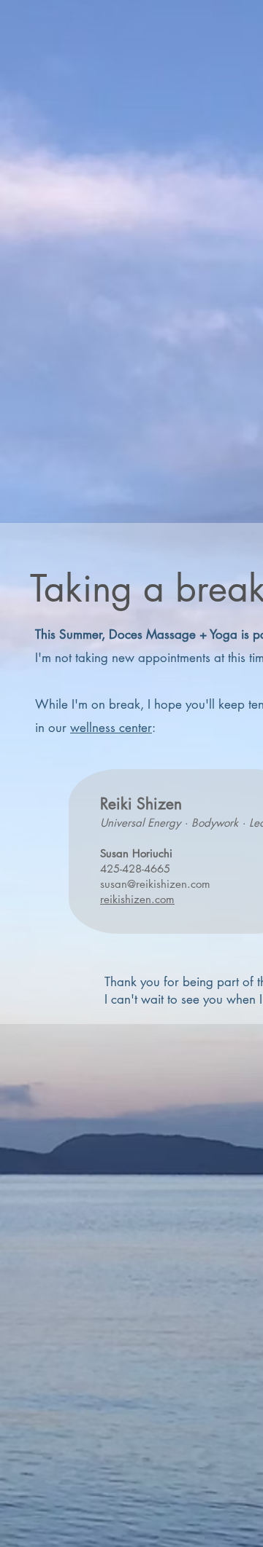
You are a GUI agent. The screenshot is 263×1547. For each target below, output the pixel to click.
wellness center (111, 728)
